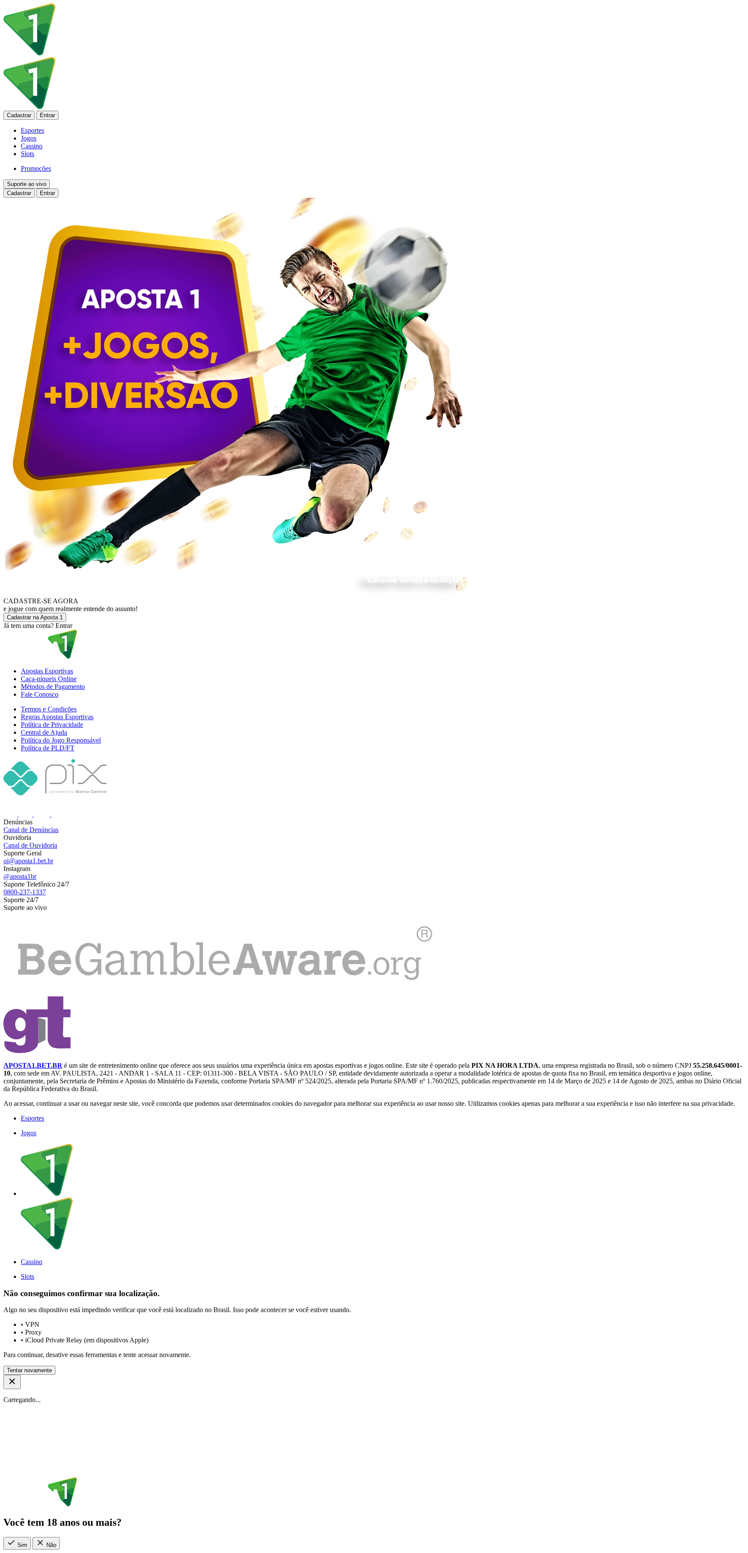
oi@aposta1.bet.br (28, 861)
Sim (21, 1545)
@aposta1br (19, 876)
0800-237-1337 (24, 892)
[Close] (12, 1382)
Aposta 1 (35, 617)
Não (50, 1545)
